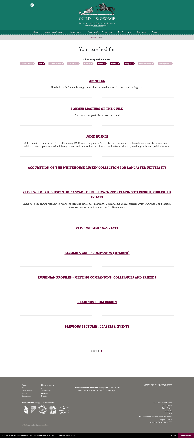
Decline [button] (173, 435)
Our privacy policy (165, 420)
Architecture (26, 64)
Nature (101, 64)
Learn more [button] (70, 435)
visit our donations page (105, 390)
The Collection (124, 32)
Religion (128, 64)
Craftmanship (55, 64)
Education (72, 64)
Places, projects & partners (100, 32)
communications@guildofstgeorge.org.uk (157, 416)
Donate (155, 32)
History (87, 64)
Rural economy (145, 64)
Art (40, 64)
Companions (76, 32)
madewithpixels (34, 425)
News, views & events (54, 32)
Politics (114, 64)
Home (93, 37)
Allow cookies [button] (186, 435)
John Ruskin (98, 25)
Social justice (164, 64)
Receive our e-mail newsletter (158, 385)
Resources (141, 32)
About (36, 32)
